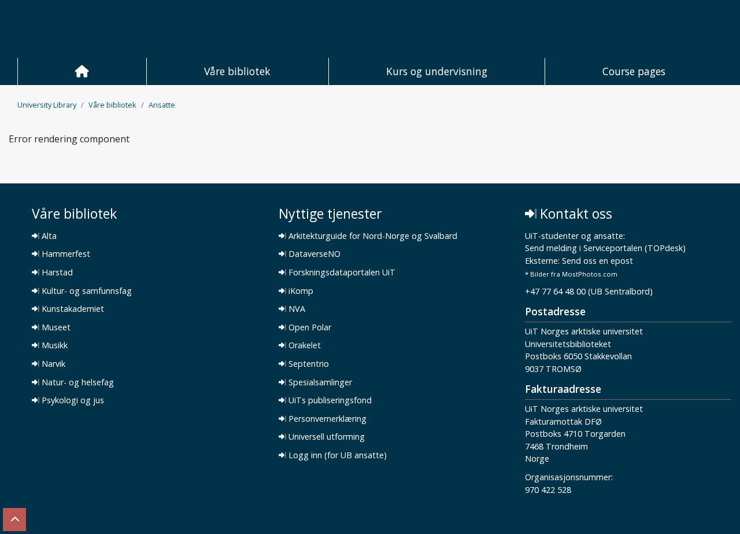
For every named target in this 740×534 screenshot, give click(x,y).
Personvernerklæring (326, 419)
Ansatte (162, 105)
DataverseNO (313, 254)
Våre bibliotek (237, 71)
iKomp (299, 291)
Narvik (52, 364)
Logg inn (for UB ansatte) (336, 455)
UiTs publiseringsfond (329, 400)
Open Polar (308, 327)
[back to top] (14, 519)
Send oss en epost (597, 261)
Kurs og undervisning (436, 71)
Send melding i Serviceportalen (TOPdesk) (605, 248)
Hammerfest (64, 254)
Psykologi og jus (71, 400)
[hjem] (81, 71)
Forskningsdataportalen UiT (340, 272)
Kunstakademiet (71, 309)
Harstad (56, 272)
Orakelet (303, 345)
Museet (55, 327)
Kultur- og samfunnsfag (85, 291)
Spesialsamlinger (319, 382)
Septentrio (307, 364)
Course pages (633, 71)
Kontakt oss (574, 213)
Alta (48, 236)
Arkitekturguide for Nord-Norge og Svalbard (371, 236)
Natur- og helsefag (76, 382)
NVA (295, 309)
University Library (46, 105)
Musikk (53, 345)
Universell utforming (325, 437)
